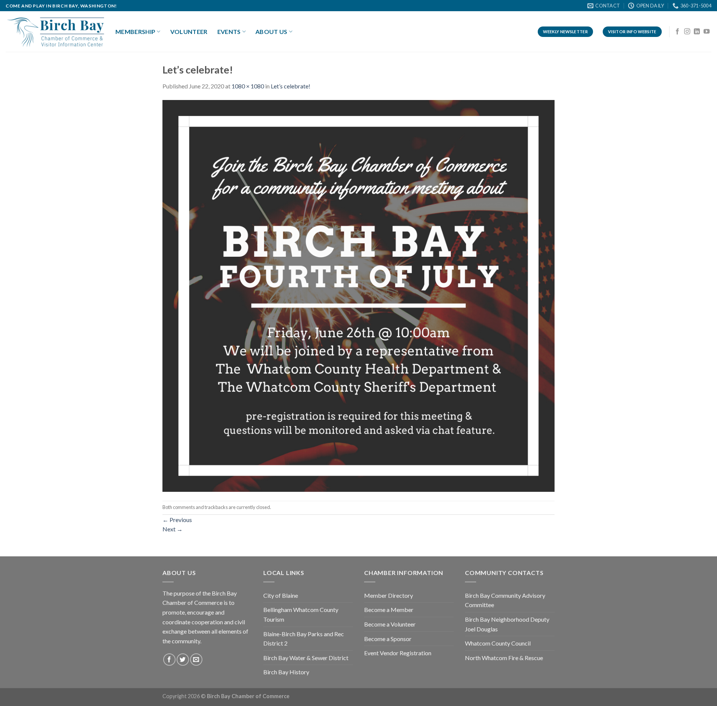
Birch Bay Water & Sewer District (305, 657)
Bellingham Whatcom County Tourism (300, 614)
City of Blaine (280, 595)
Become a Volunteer (390, 624)
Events (229, 31)
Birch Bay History (286, 671)
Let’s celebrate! (290, 86)
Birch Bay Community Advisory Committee (505, 600)
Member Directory (388, 595)
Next (172, 528)
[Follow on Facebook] (677, 31)
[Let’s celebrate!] (358, 295)
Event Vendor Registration (397, 652)
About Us (271, 31)
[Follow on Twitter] (183, 659)
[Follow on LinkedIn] (697, 31)
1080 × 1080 (248, 86)
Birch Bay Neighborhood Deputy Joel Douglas (507, 624)
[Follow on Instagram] (687, 31)
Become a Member (388, 609)
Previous (177, 519)
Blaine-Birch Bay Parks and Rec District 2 (303, 638)
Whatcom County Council (498, 643)
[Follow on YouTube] (707, 31)
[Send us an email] (196, 659)
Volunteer (189, 31)
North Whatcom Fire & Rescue (504, 657)
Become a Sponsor (388, 638)
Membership (135, 31)
